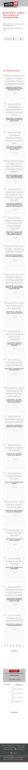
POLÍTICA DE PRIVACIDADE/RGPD (13, 748)
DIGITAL (20, 759)
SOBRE (4, 746)
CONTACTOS (10, 746)
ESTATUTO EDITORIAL (10, 747)
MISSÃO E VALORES (20, 746)
